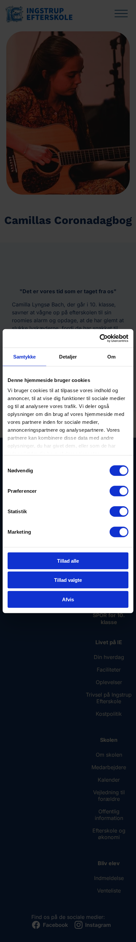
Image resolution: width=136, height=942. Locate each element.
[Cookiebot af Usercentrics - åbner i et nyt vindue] (99, 338)
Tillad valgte (68, 580)
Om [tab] (111, 356)
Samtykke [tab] (24, 356)
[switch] (119, 491)
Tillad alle (68, 560)
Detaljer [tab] (68, 356)
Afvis (68, 599)
